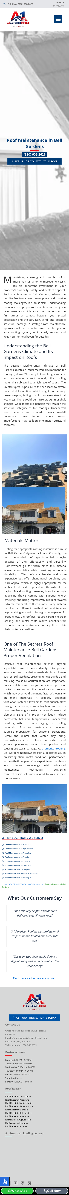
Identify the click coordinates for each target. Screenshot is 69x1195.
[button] (58, 19)
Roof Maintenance (35, 884)
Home (4, 884)
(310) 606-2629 (34, 154)
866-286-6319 (30, 1045)
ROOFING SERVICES (17, 884)
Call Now (54, 1191)
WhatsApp (19, 1191)
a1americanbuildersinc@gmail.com (29, 1037)
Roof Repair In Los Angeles (18, 1096)
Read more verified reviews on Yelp (34, 978)
